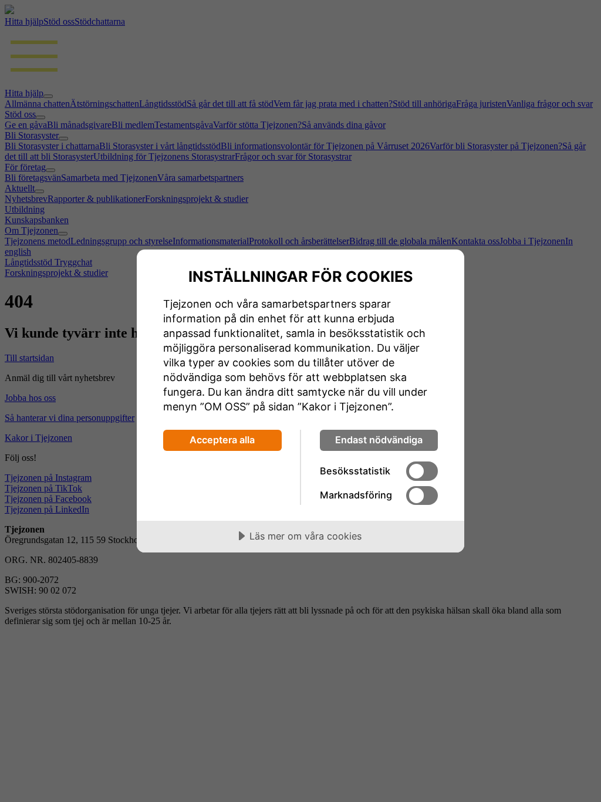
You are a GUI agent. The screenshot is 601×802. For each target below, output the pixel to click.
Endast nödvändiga (379, 440)
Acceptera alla (222, 440)
